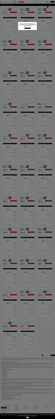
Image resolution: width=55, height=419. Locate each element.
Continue (27, 28)
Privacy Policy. (34, 415)
